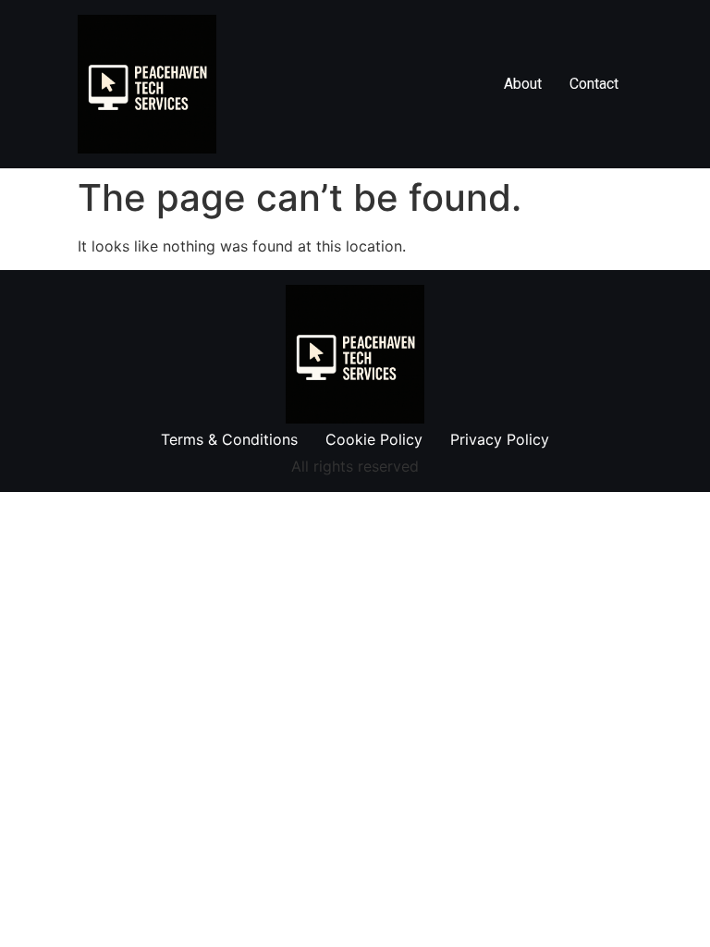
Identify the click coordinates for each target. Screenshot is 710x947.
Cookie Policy (373, 439)
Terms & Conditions (229, 439)
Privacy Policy (499, 439)
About (523, 83)
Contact (593, 83)
